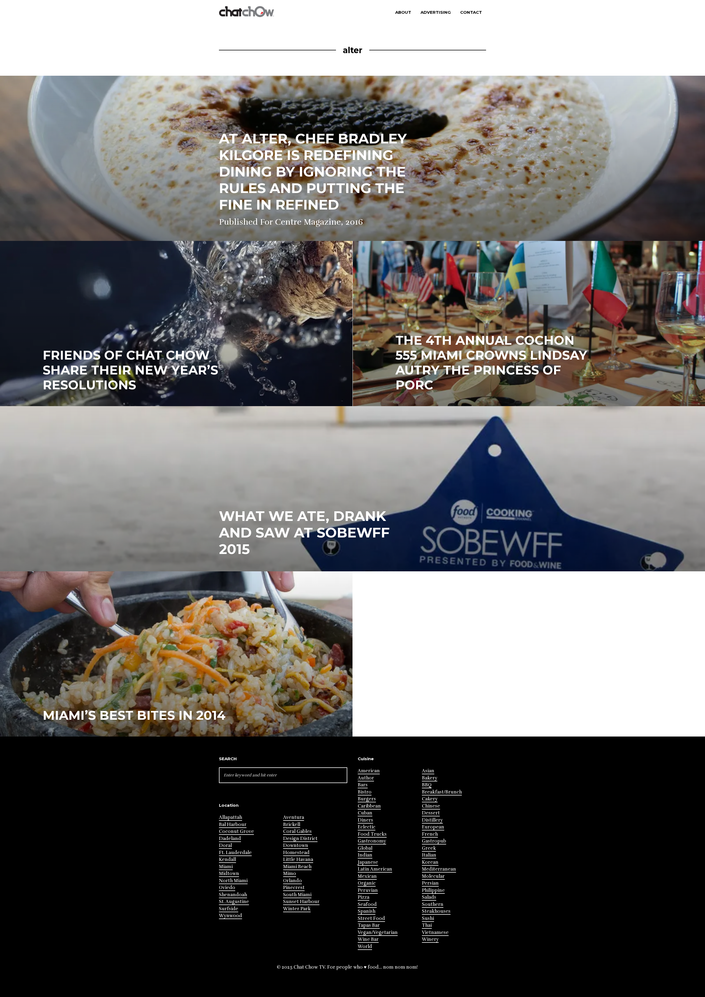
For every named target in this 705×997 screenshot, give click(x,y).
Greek (429, 848)
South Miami (297, 895)
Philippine (433, 890)
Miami (226, 867)
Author (366, 778)
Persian (430, 883)
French (430, 834)
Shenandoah (233, 895)
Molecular (433, 876)
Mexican (367, 876)
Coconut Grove (236, 831)
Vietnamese (435, 932)
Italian (429, 855)
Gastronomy (372, 841)
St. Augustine (234, 901)
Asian (428, 771)
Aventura (293, 817)
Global (365, 848)
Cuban (365, 813)
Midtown (229, 873)
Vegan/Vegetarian (378, 932)
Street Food (371, 918)
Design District (300, 838)
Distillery (432, 820)
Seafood (367, 904)
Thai (427, 925)
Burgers (367, 799)
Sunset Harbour (301, 901)
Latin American (375, 869)
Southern (432, 904)
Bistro (365, 792)
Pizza (363, 897)
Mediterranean (439, 869)
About (403, 12)
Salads (429, 897)
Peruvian (368, 890)
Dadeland (230, 838)
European (433, 827)
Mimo (289, 873)
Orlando (292, 881)
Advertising (436, 12)
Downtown (295, 845)
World (365, 946)
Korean (430, 862)
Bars (363, 785)
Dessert (431, 813)
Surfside (228, 909)
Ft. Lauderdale (235, 852)
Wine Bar (368, 939)
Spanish (366, 911)
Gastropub (434, 841)
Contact (471, 12)
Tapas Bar (369, 925)
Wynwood (230, 916)
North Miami (233, 881)
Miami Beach (297, 867)
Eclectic (366, 827)
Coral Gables (297, 831)
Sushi (428, 918)
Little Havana (298, 859)
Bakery (429, 778)
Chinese (431, 806)
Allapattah (230, 817)
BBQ (427, 785)
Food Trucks (372, 834)
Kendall (227, 859)
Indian (365, 855)
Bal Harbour (232, 824)
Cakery (430, 799)
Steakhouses (436, 911)
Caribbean (369, 806)
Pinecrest (294, 887)
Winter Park (297, 909)
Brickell (291, 824)
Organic (367, 883)
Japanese (368, 862)
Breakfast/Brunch (442, 792)
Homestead (296, 852)
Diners (365, 820)
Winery (430, 939)
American (369, 771)
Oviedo (227, 887)
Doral (225, 845)
